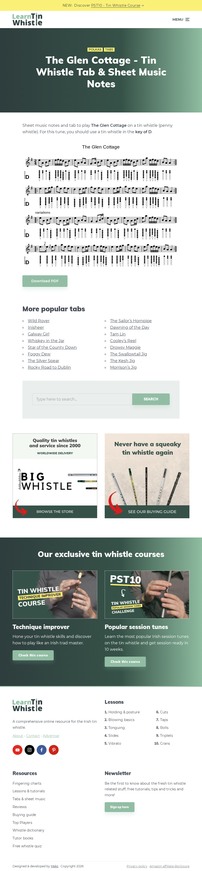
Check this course (33, 655)
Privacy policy (137, 866)
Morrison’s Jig (123, 367)
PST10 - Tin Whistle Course (115, 5)
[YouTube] (17, 750)
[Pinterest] (54, 750)
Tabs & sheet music (29, 799)
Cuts (164, 712)
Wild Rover (39, 320)
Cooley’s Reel (123, 340)
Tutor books (23, 838)
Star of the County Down (52, 347)
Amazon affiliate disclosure (169, 866)
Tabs (109, 49)
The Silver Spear (43, 360)
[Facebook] (42, 750)
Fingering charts (27, 783)
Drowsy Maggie (125, 347)
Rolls (164, 727)
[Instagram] (29, 750)
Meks (54, 866)
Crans (165, 743)
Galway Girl (38, 334)
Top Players (22, 822)
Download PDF (45, 281)
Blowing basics (121, 720)
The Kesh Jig (122, 360)
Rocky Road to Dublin (49, 367)
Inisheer (36, 327)
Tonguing (116, 727)
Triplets (166, 735)
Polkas (95, 49)
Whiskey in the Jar (46, 340)
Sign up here (119, 807)
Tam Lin (118, 334)
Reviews (20, 807)
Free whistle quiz (27, 846)
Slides (113, 735)
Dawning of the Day (129, 327)
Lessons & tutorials (29, 791)
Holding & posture (124, 712)
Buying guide (24, 815)
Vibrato (114, 743)
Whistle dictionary (28, 830)
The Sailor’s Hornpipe (131, 320)
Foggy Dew (39, 354)
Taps (164, 720)
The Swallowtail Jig (128, 354)
